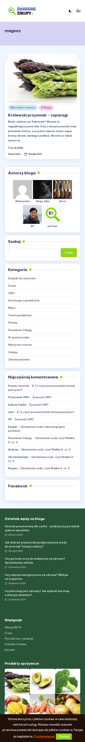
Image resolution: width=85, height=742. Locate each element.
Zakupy (46, 107)
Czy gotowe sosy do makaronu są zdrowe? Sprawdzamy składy (35, 560)
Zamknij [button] (64, 736)
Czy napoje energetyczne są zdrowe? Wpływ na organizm (36, 577)
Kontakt (10, 650)
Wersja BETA (13, 627)
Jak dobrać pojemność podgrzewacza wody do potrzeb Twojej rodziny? (36, 544)
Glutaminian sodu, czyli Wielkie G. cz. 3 (46, 449)
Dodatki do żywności (22, 278)
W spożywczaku (18, 337)
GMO (11, 293)
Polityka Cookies (15, 644)
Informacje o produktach (24, 300)
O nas (8, 633)
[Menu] (78, 11)
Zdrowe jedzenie (19, 359)
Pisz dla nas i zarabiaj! (19, 638)
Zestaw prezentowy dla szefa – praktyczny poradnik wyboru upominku (42, 528)
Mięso (12, 308)
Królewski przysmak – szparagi (38, 115)
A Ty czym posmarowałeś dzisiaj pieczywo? (45, 412)
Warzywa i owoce (22, 107)
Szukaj (14, 241)
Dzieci (12, 285)
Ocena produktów (20, 315)
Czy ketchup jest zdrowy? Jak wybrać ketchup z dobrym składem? (37, 593)
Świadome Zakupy (20, 330)
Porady (13, 322)
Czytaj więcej (44, 736)
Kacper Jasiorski (18, 385)
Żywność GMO (41, 397)
